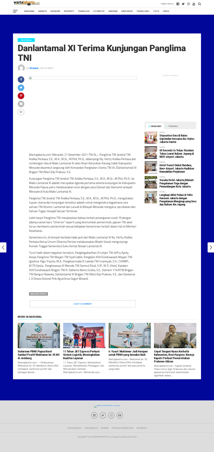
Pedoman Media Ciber (123, 428)
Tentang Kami (74, 428)
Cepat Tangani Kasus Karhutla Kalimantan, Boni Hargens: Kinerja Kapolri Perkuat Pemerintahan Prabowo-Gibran (174, 356)
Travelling (142, 11)
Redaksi (34, 68)
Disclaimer (142, 428)
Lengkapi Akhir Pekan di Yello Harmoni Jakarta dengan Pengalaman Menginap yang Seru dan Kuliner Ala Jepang (177, 199)
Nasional (29, 11)
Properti (69, 11)
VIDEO (166, 11)
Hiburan (112, 11)
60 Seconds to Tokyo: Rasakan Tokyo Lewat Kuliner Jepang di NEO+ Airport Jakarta (176, 153)
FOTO (156, 11)
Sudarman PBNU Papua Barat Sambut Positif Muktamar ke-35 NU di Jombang (39, 355)
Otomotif (99, 11)
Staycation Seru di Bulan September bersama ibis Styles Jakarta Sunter (176, 138)
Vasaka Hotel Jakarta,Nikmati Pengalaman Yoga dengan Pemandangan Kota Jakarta (176, 183)
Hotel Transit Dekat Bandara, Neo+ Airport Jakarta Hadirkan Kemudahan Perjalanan (176, 168)
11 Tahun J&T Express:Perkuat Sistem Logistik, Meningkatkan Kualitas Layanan (81, 355)
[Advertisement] (107, 24)
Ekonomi (55, 11)
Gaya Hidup (127, 11)
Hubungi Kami (91, 428)
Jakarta (42, 11)
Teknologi (84, 11)
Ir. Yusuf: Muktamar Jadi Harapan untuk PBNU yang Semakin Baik (128, 353)
